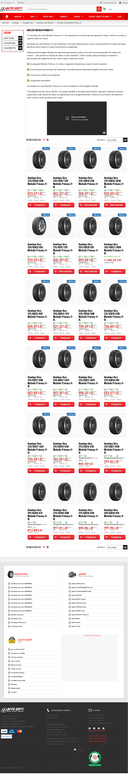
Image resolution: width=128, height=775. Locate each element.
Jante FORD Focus (78, 611)
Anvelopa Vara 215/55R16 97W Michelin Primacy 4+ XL (88, 448)
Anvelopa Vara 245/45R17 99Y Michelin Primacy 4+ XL (63, 182)
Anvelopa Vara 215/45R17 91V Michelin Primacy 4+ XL (63, 248)
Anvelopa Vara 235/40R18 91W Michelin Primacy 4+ (88, 180)
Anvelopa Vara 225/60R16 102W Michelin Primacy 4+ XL (114, 182)
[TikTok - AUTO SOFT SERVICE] (95, 735)
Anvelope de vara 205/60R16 (21, 599)
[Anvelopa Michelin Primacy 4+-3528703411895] (63, 491)
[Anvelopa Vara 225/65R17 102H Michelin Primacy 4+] (89, 358)
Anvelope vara (16, 618)
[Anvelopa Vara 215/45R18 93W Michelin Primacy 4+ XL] (115, 292)
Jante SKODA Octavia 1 (80, 615)
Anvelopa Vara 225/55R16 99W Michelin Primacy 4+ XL (63, 514)
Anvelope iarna (16, 626)
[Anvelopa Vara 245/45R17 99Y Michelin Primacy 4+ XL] (63, 159)
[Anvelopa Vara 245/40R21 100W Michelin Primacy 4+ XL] (115, 226)
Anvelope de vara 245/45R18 (21, 607)
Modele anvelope (17, 615)
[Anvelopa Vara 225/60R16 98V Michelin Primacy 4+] (115, 358)
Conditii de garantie (18, 680)
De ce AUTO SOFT (17, 649)
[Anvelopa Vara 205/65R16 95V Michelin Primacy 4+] (38, 226)
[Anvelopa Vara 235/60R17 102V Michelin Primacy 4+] (63, 358)
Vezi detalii (90, 205)
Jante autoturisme (78, 583)
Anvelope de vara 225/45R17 (21, 595)
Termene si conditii (18, 653)
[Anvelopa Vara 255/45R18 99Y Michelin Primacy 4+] (89, 226)
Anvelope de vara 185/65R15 (21, 591)
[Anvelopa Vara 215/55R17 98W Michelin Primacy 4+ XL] (38, 358)
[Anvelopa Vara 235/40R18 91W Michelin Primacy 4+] (89, 159)
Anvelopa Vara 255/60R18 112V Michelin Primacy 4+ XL (63, 315)
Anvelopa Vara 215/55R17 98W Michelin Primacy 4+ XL (37, 381)
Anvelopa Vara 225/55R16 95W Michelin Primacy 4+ (37, 180)
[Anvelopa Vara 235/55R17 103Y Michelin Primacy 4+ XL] (38, 425)
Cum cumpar (15, 661)
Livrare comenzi (17, 657)
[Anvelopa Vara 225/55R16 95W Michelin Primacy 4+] (38, 159)
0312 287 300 (52, 718)
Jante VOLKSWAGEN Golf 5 (81, 591)
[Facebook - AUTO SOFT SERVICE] (91, 735)
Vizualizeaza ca (33, 139)
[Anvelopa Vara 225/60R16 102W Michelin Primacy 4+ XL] (115, 159)
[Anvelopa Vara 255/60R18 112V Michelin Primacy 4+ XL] (63, 292)
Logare (125, 3)
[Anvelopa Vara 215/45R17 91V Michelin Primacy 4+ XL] (63, 226)
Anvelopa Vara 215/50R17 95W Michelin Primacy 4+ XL (114, 448)
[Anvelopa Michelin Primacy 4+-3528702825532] (89, 425)
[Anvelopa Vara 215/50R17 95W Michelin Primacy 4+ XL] (115, 425)
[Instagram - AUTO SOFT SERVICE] (100, 735)
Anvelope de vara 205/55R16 (21, 583)
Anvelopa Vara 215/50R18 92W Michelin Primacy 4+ (63, 446)
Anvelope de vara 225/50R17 (21, 611)
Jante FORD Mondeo (79, 607)
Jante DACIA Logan (79, 599)
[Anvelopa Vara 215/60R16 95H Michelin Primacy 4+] (38, 292)
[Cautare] (99, 9)
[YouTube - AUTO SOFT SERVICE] (105, 735)
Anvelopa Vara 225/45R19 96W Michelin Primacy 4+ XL (88, 315)
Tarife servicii (16, 669)
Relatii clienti (15, 688)
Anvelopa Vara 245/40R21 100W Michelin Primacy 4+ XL (114, 248)
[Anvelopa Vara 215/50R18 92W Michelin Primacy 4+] (63, 425)
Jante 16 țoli (76, 622)
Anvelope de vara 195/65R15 (21, 587)
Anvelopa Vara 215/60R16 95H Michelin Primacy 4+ (37, 313)
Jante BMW (76, 618)
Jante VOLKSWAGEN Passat (82, 587)
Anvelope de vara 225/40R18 (21, 603)
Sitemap (14, 684)
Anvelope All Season (18, 622)
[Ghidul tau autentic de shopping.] (6, 736)
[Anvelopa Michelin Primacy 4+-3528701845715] (38, 491)
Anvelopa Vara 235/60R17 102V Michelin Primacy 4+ (63, 380)
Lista (49, 140)
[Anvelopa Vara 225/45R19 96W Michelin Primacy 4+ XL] (89, 292)
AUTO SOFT (11, 10)
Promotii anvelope (17, 673)
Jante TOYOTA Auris (79, 603)
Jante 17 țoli (76, 626)
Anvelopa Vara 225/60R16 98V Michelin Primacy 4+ (114, 380)
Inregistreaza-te (109, 3)
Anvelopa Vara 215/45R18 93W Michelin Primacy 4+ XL (114, 315)
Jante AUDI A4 (77, 595)
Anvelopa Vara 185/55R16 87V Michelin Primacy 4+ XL (37, 514)
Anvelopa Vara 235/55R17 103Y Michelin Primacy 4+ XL (37, 448)
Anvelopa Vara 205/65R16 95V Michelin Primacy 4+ (37, 247)
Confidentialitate (17, 676)
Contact (20, 2)
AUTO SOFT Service (92, 635)
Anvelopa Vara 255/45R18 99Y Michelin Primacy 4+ (88, 247)
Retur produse (16, 665)
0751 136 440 (52, 715)
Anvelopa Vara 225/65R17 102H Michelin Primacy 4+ (88, 380)
